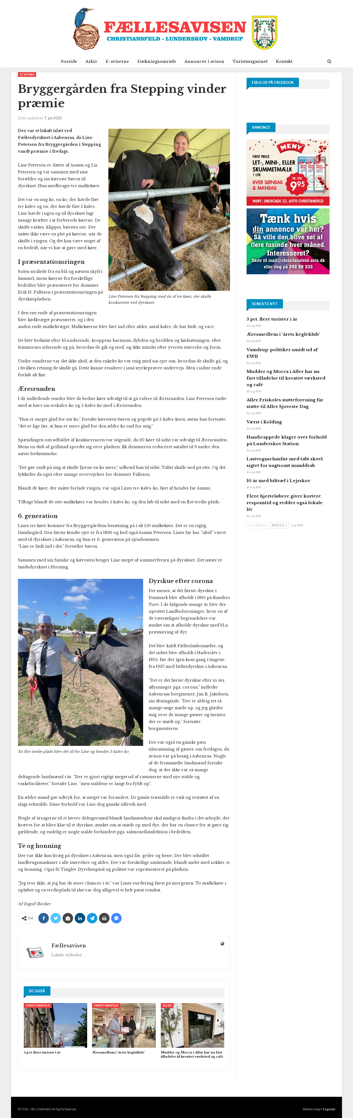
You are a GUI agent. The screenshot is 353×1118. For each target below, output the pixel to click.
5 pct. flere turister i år (272, 319)
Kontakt (284, 61)
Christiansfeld (38, 1005)
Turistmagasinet (250, 61)
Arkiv (91, 61)
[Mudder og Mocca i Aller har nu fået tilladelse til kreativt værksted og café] (192, 1025)
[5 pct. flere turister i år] (55, 1025)
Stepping (27, 74)
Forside (69, 61)
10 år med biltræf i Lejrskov (278, 480)
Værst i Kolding (264, 421)
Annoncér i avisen (204, 61)
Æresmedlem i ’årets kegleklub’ (283, 334)
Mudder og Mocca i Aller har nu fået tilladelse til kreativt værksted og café (286, 378)
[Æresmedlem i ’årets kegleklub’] (124, 1025)
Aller (167, 1005)
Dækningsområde (156, 61)
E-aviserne (117, 61)
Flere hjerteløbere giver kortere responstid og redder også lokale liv (285, 502)
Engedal (329, 1109)
